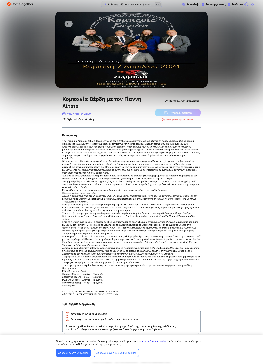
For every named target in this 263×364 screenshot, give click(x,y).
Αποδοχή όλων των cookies (73, 352)
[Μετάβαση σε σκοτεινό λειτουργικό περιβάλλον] (253, 4)
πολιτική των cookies (153, 341)
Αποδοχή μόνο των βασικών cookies (116, 352)
